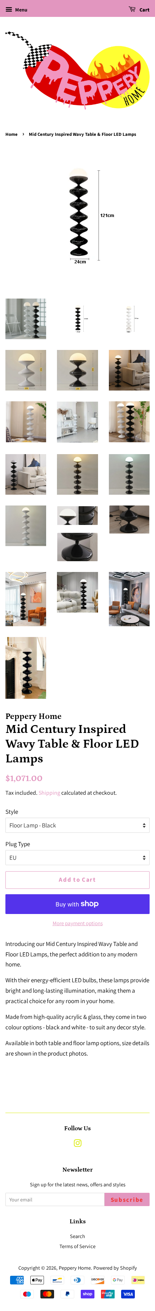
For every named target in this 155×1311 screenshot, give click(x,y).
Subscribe (127, 1200)
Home (11, 134)
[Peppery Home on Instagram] (77, 1144)
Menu (20, 9)
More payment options (78, 923)
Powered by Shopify (115, 1267)
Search (77, 1236)
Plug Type (17, 844)
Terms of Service (77, 1246)
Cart (144, 10)
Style (11, 812)
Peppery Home (75, 1267)
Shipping (49, 793)
